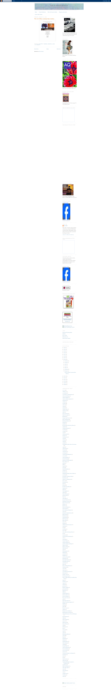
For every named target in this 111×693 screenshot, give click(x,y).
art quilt (64, 403)
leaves (64, 530)
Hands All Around (66, 502)
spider (64, 632)
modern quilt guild (66, 556)
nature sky (64, 570)
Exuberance (65, 477)
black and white (65, 413)
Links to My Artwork (38, 14)
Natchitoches (65, 567)
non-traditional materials (67, 571)
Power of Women (65, 596)
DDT (63, 464)
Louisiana (64, 535)
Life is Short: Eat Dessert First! (68, 532)
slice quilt (64, 629)
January (66, 370)
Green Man (64, 498)
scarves (64, 620)
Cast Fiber (64, 429)
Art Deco (64, 401)
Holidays (64, 504)
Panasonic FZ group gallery (67, 332)
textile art (64, 651)
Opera (64, 580)
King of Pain (65, 520)
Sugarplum (64, 638)
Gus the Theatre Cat (66, 499)
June (66, 365)
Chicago (64, 435)
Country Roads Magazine (67, 454)
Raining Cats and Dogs (67, 610)
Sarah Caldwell (65, 619)
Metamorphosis (65, 551)
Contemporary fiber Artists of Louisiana (69, 444)
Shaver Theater (65, 623)
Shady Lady (65, 622)
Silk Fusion (65, 626)
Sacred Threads (65, 616)
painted (64, 584)
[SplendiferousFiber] (66, 219)
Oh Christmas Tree (66, 576)
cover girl (64, 455)
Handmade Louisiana (66, 266)
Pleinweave (65, 590)
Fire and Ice (65, 482)
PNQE (64, 591)
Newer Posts (36, 49)
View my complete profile (68, 234)
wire (63, 672)
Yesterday (64, 674)
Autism (64, 406)
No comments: (38, 44)
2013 (65, 376)
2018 (65, 352)
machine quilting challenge (67, 543)
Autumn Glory (65, 409)
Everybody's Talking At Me (67, 476)
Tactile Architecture (66, 647)
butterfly (64, 423)
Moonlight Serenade (66, 559)
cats (63, 432)
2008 (65, 384)
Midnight (64, 552)
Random (69, 319)
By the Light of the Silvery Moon (68, 425)
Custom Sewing (65, 458)
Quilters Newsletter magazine (68, 602)
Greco (64, 496)
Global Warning (65, 494)
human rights (65, 508)
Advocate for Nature (66, 396)
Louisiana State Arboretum (67, 536)
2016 (65, 356)
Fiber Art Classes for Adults (52, 12)
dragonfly (64, 466)
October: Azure (65, 574)
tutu (63, 657)
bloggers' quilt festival (66, 418)
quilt (63, 599)
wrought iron (65, 673)
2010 (65, 381)
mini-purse (64, 554)
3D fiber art (64, 391)
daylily (64, 463)
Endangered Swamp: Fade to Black (69, 473)
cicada (64, 438)
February (66, 369)
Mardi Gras (64, 548)
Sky (63, 628)
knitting (64, 523)
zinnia (64, 676)
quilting (64, 605)
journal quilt (65, 517)
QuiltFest (64, 603)
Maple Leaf (65, 545)
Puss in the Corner (66, 597)
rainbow (64, 609)
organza (64, 583)
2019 (65, 351)
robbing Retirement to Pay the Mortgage (70, 613)
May (66, 367)
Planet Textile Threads (66, 338)
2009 (65, 382)
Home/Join (65, 318)
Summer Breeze (65, 641)
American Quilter (66, 397)
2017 (65, 354)
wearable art (65, 664)
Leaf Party (64, 529)
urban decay (65, 660)
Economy (64, 471)
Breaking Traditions (66, 420)
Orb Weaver (65, 581)
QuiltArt (64, 333)
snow (63, 631)
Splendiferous (59, 5)
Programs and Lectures (63, 12)
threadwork (64, 654)
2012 (65, 377)
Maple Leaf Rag (65, 546)
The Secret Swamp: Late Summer (68, 653)
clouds (64, 441)
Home (36, 12)
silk (63, 625)
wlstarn (65, 225)
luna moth (64, 539)
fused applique (65, 491)
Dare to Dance (65, 461)
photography (65, 588)
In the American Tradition (67, 510)
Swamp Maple (65, 645)
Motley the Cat (65, 336)
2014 (65, 359)
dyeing (64, 467)
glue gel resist (65, 495)
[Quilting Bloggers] (67, 325)
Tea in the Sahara (65, 648)
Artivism (64, 404)
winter (64, 669)
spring (64, 635)
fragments (64, 488)
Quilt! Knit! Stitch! (66, 600)
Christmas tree (65, 437)
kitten (64, 521)
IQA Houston (65, 515)
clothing (64, 439)
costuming (64, 453)
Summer (64, 640)
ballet (64, 412)
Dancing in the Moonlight (67, 460)
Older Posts (59, 49)
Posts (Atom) (41, 51)
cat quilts (64, 431)
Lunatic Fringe (65, 540)
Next (70, 318)
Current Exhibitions (42, 12)
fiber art (64, 480)
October (66, 360)
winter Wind (65, 670)
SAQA (64, 618)
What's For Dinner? (66, 666)
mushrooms (65, 562)
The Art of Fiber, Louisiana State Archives (44, 19)
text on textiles (65, 650)
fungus (64, 489)
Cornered (64, 450)
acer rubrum (65, 393)
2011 (65, 379)
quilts (64, 606)
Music (64, 564)
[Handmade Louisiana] (66, 280)
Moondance (65, 558)
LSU (63, 537)
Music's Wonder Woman (67, 565)
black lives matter (66, 415)
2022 (65, 347)
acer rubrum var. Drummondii (68, 394)
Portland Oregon (65, 593)
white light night (65, 667)
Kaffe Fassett (65, 518)
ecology (64, 470)
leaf (63, 527)
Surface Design (65, 642)
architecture (65, 400)
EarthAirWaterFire (66, 469)
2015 (65, 357)
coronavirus (65, 451)
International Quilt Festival (67, 513)
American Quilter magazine (67, 398)
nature (64, 568)
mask (63, 549)
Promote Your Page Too (66, 220)
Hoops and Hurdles (66, 507)
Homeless (64, 505)
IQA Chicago (65, 514)
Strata (64, 637)
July (66, 364)
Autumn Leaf (65, 410)
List (68, 318)
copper (64, 447)
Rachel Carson (65, 608)
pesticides (64, 586)
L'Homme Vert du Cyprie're (67, 524)
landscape (64, 526)
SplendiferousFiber (65, 202)
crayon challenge (65, 457)
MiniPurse (64, 555)
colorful (64, 442)
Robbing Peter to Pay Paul (67, 612)
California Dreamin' (66, 428)
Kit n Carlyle (65, 335)
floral (63, 483)
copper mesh (65, 448)
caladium (64, 426)
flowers (64, 485)
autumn (64, 407)
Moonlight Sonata (66, 561)
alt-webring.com (67, 321)
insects (64, 511)
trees (63, 656)
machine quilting (66, 542)
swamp (64, 644)
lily (63, 533)
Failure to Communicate (67, 479)
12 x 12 (64, 390)
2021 (65, 349)
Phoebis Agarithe (66, 587)
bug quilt (64, 422)
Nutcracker (64, 573)
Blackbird (64, 416)
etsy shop (64, 474)
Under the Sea (65, 659)
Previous (65, 319)
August (66, 362)
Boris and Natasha (66, 419)
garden (64, 492)
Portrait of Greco (65, 594)
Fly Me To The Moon (66, 486)
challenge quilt (65, 434)
